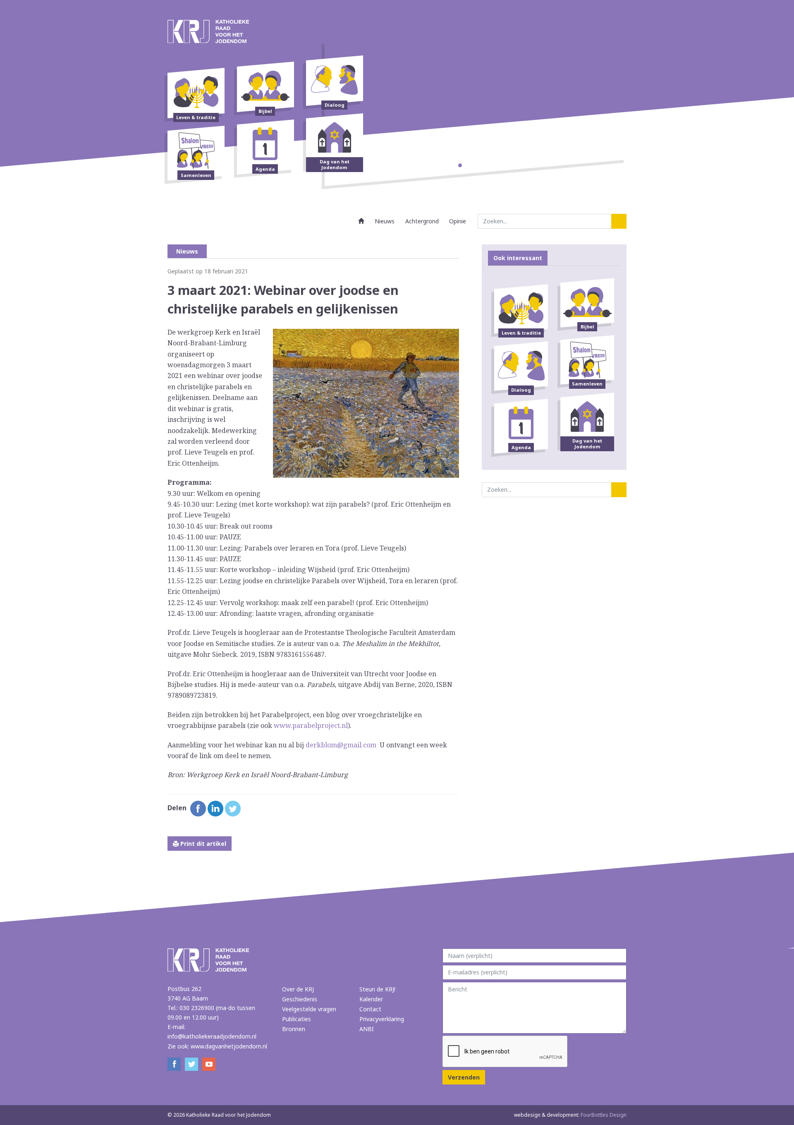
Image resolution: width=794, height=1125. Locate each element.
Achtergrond (422, 221)
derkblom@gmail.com (341, 744)
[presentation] (505, 1052)
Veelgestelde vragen (309, 1009)
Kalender (371, 999)
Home (361, 221)
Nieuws (385, 221)
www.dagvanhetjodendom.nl (229, 1046)
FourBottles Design (570, 1114)
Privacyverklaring (381, 1019)
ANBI (366, 1029)
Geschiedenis (299, 999)
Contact (370, 1009)
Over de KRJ (298, 989)
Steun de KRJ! (377, 989)
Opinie (457, 221)
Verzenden (464, 1077)
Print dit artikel (202, 843)
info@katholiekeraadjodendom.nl (211, 1036)
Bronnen (293, 1029)
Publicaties (296, 1019)
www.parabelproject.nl (311, 725)
